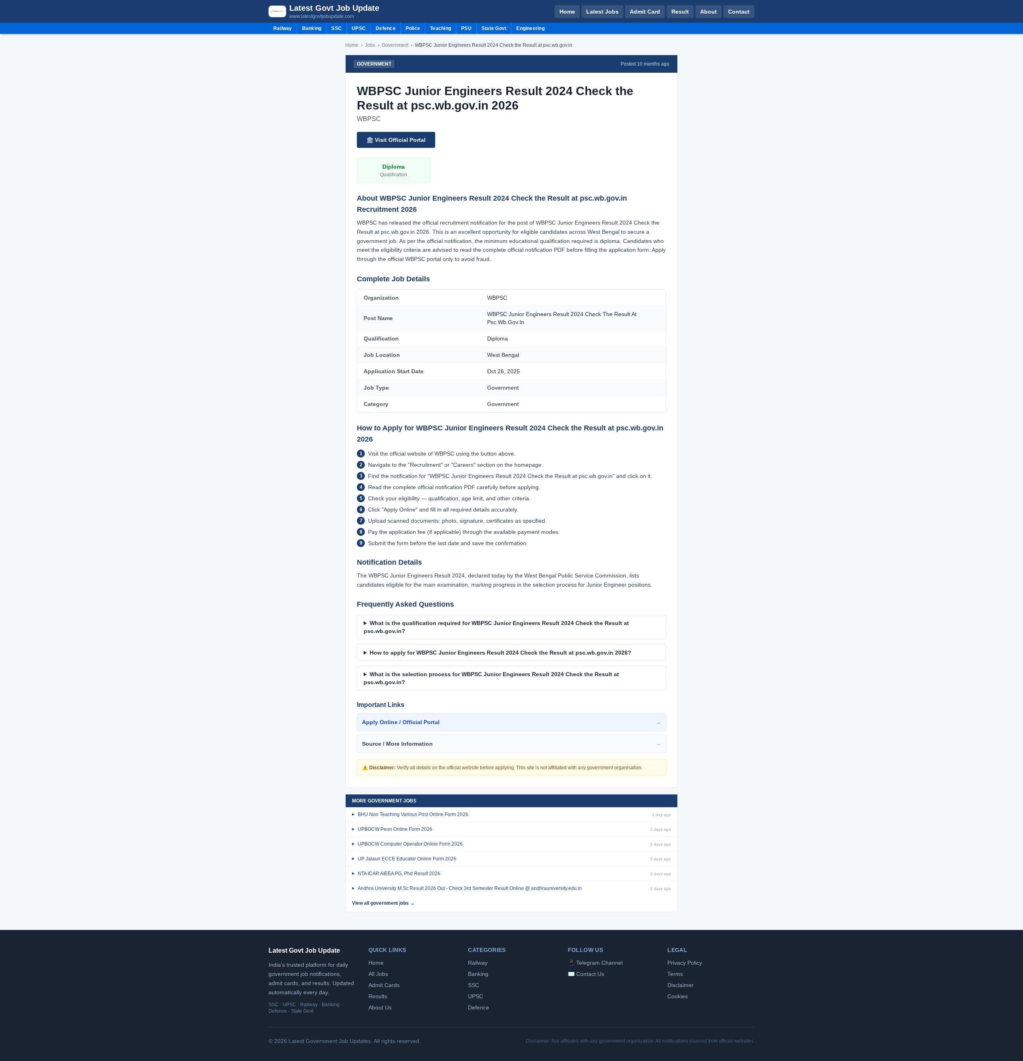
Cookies (677, 996)
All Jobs (378, 974)
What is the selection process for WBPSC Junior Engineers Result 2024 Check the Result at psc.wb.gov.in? (491, 678)
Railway (282, 28)
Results (377, 996)
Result (680, 11)
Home (567, 11)
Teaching (440, 28)
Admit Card (645, 11)
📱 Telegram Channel (595, 962)
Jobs (370, 45)
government (395, 45)
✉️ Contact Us (586, 974)
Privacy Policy (684, 962)
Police (413, 28)
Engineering (530, 28)
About (708, 11)
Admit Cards (384, 985)
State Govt (494, 28)
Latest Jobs (602, 11)
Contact (739, 11)
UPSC (359, 28)
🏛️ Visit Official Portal (396, 140)
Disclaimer (680, 985)
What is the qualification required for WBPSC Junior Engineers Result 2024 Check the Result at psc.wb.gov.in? (496, 627)
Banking (312, 28)
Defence (386, 28)
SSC (336, 28)
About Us (380, 1007)
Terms (675, 974)
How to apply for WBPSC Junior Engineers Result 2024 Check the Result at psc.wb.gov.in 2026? (500, 652)
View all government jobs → (383, 903)
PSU (466, 28)
